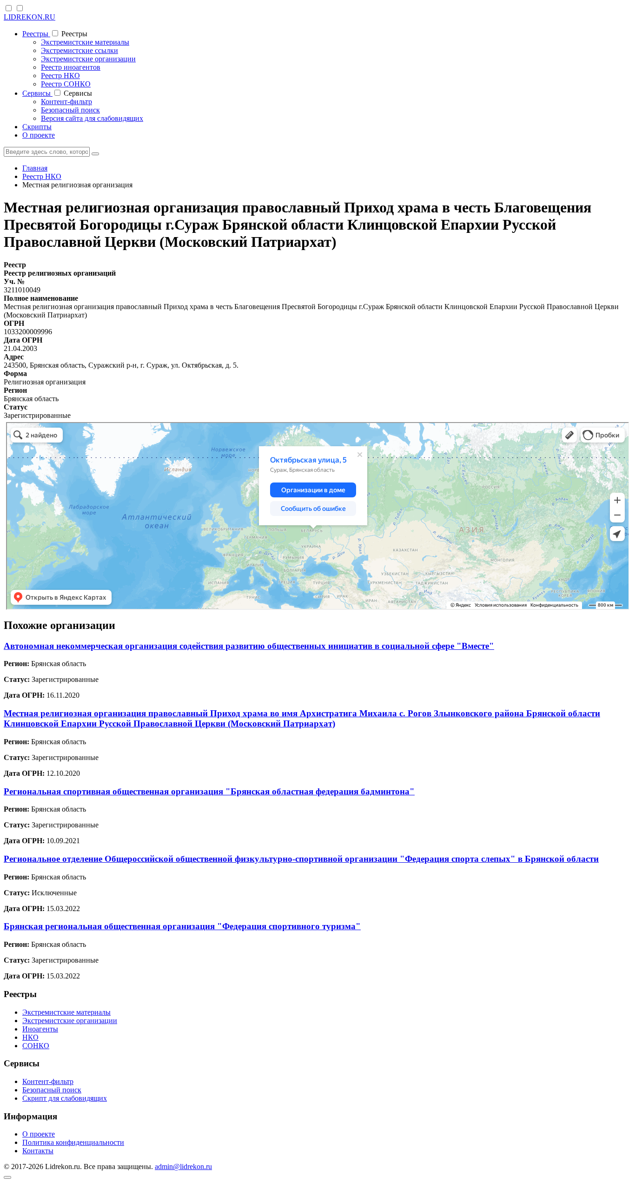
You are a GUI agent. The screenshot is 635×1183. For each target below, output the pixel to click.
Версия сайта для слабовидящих (92, 118)
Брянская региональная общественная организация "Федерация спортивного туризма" (182, 926)
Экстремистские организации (88, 59)
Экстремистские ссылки (79, 50)
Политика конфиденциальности (73, 1142)
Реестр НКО (60, 75)
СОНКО (35, 1046)
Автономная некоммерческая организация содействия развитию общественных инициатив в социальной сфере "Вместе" (249, 646)
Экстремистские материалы (85, 42)
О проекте (38, 135)
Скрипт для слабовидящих (64, 1098)
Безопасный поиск (70, 110)
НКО (30, 1037)
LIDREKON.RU (29, 17)
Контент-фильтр (66, 102)
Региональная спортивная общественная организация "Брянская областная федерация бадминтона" (209, 791)
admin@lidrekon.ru (183, 1166)
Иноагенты (40, 1029)
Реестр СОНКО (66, 84)
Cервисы (37, 93)
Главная (34, 168)
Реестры (36, 34)
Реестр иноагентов (70, 67)
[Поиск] (95, 153)
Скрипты (37, 127)
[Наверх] (7, 1177)
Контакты (37, 1151)
